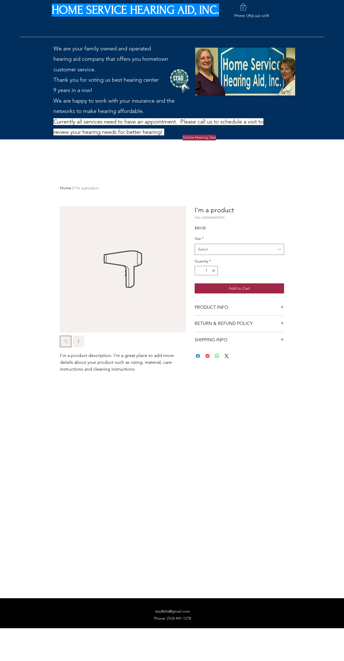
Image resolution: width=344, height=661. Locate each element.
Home (65, 188)
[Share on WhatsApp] (217, 356)
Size (199, 238)
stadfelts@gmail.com (172, 611)
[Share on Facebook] (198, 356)
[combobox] (239, 249)
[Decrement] (198, 270)
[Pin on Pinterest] (207, 356)
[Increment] (214, 270)
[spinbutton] (206, 270)
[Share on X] (227, 356)
